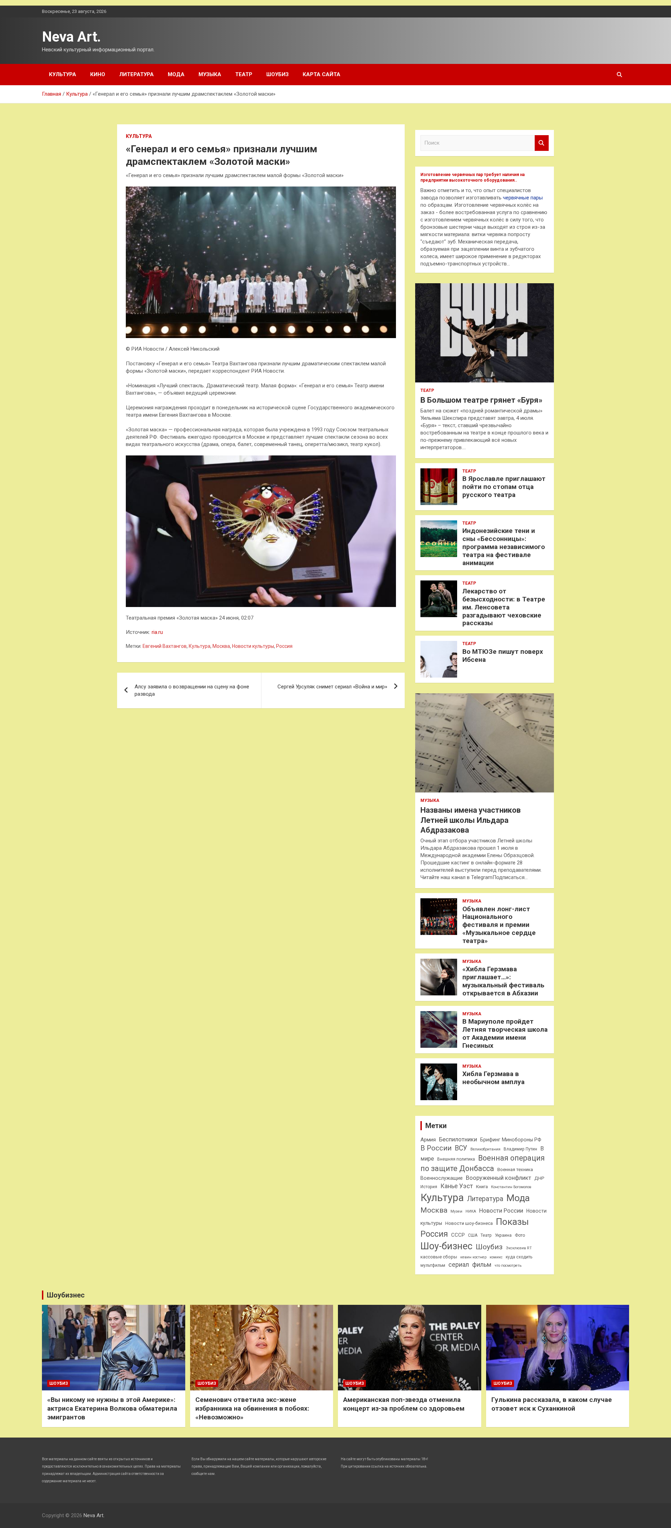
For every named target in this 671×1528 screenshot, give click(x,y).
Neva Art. (71, 37)
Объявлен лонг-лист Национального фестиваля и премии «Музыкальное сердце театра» (499, 925)
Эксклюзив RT (519, 1248)
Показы (512, 1221)
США (472, 1235)
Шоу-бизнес (446, 1246)
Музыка (210, 74)
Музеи (456, 1211)
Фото (520, 1235)
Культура (62, 74)
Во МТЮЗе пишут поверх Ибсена (502, 656)
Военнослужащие (441, 1178)
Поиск (542, 143)
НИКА (471, 1211)
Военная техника (515, 1169)
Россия (284, 646)
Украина (503, 1235)
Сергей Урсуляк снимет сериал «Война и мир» (332, 686)
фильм (481, 1264)
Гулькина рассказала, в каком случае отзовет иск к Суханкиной (551, 1404)
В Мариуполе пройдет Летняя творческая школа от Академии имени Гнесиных (505, 1033)
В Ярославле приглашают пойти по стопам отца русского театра (504, 487)
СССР (458, 1235)
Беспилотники (458, 1139)
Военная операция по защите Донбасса (482, 1163)
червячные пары (523, 198)
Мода (176, 74)
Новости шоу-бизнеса (469, 1223)
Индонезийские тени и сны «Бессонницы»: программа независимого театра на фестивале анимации (503, 546)
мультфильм (432, 1265)
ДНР (539, 1178)
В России (436, 1148)
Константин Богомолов (511, 1187)
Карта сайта (321, 74)
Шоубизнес (66, 1295)
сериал (458, 1264)
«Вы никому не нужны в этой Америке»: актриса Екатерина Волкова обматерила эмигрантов (112, 1408)
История (428, 1186)
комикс (496, 1257)
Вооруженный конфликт (498, 1178)
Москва (221, 646)
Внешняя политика (456, 1159)
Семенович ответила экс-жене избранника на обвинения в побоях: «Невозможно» (252, 1408)
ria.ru (157, 632)
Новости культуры (253, 646)
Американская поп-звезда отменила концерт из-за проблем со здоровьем (403, 1404)
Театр (243, 74)
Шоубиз (277, 74)
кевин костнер (473, 1257)
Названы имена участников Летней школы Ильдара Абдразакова (470, 820)
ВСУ (461, 1148)
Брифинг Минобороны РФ (510, 1139)
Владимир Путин (520, 1149)
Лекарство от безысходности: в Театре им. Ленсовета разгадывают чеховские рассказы (503, 607)
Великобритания (485, 1149)
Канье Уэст (456, 1186)
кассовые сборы (438, 1256)
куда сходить (519, 1257)
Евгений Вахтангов (165, 646)
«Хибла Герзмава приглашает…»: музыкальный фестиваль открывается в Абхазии (503, 981)
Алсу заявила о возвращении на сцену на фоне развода (192, 690)
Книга (482, 1186)
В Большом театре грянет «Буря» (481, 400)
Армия (428, 1139)
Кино (97, 74)
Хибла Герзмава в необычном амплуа (493, 1078)
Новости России (501, 1210)
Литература (136, 74)
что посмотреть (508, 1265)
